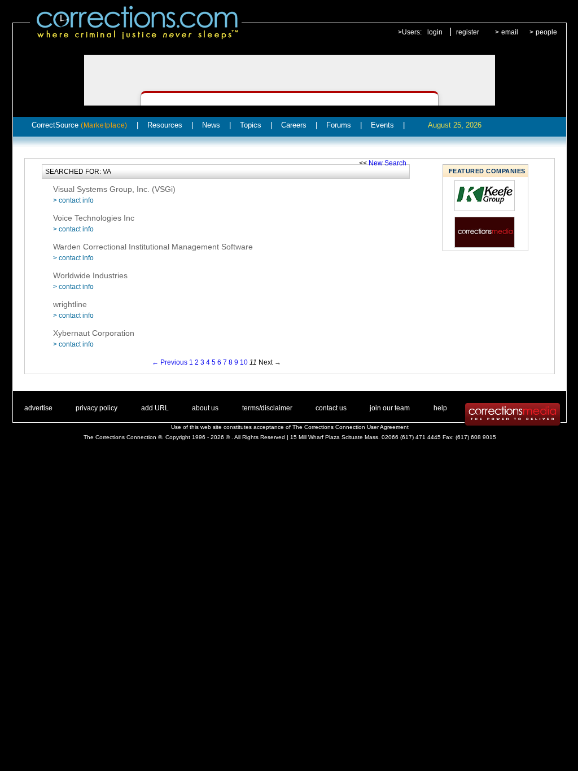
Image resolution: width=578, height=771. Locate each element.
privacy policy (96, 408)
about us (205, 408)
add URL (155, 408)
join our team (390, 408)
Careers (293, 125)
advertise (38, 408)
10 (244, 362)
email (509, 32)
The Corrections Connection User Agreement (350, 427)
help (440, 408)
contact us (331, 408)
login (435, 32)
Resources (164, 125)
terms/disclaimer (267, 408)
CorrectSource (80, 125)
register (467, 32)
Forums (338, 125)
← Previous (169, 362)
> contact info (73, 200)
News (211, 125)
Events (382, 125)
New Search (387, 163)
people (546, 32)
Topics (250, 125)
